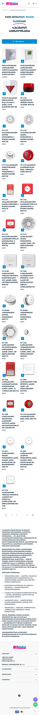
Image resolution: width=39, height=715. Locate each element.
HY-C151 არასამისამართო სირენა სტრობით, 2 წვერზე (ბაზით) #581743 (10, 204)
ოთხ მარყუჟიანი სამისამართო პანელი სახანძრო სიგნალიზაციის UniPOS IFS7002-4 (10, 69)
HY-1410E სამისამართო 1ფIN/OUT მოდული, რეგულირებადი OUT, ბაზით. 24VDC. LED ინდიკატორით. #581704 (10, 278)
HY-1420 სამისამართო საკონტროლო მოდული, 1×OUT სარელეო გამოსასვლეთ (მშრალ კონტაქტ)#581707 (27, 279)
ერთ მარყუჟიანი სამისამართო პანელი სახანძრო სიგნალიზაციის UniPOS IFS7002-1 (28, 69)
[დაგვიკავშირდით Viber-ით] (35, 699)
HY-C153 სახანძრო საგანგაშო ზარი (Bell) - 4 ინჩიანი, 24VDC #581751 (27, 168)
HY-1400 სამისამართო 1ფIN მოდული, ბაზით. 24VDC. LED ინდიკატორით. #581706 (28, 385)
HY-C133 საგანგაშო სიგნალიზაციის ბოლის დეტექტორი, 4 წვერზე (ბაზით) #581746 (10, 170)
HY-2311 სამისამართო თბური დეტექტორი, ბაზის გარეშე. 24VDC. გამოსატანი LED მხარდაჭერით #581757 (10, 459)
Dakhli (28, 708)
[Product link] (10, 62)
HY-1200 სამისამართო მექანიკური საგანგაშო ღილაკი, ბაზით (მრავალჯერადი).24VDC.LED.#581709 (10, 421)
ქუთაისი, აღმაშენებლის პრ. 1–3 (13, 664)
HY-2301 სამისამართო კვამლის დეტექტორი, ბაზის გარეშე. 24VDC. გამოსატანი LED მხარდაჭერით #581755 (28, 459)
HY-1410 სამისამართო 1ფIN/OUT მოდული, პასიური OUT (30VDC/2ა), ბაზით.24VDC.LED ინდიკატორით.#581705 (10, 498)
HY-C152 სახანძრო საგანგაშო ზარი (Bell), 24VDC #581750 (28, 416)
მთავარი (5, 10)
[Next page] (33, 515)
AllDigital (16, 708)
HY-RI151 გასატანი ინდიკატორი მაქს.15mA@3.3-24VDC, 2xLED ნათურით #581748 (9, 102)
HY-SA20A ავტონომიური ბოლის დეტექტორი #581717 (8, 314)
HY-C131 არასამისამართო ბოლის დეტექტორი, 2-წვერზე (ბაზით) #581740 (9, 136)
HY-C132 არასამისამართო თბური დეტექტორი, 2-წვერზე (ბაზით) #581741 (28, 136)
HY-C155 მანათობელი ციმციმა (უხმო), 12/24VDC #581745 (27, 101)
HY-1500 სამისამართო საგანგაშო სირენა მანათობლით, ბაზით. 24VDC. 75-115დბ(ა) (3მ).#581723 (10, 385)
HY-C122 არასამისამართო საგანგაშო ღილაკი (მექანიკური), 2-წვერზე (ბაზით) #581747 (28, 205)
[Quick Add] (4, 61)
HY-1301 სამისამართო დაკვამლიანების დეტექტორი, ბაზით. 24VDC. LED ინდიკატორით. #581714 (9, 349)
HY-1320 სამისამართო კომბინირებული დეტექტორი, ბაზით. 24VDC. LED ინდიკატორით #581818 (27, 349)
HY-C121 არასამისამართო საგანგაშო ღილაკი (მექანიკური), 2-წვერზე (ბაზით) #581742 (10, 239)
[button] (3, 3)
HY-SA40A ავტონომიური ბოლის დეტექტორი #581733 (26, 314)
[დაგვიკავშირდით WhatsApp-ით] (35, 704)
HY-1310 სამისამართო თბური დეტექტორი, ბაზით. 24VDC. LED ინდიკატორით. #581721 (27, 241)
